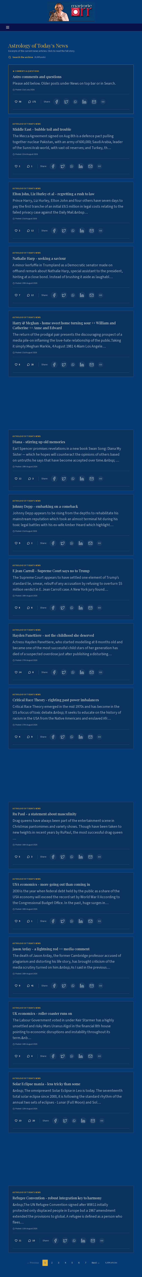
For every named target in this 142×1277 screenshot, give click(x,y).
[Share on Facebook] (56, 101)
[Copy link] (103, 102)
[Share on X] (66, 101)
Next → (96, 1263)
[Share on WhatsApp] (75, 102)
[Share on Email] (94, 101)
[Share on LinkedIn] (84, 101)
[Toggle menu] (8, 27)
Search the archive (29, 57)
